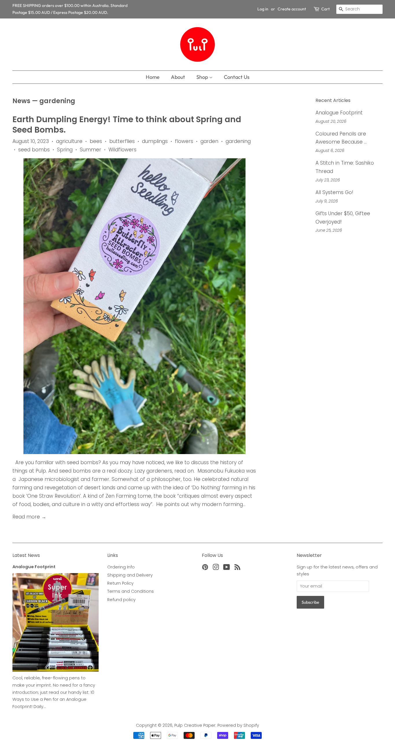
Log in (262, 9)
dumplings (155, 141)
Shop (202, 77)
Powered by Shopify (238, 725)
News (21, 100)
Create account (292, 9)
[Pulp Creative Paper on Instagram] (216, 568)
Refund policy (121, 600)
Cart (325, 9)
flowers (184, 141)
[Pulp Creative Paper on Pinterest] (205, 568)
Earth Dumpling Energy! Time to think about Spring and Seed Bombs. (126, 124)
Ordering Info (121, 567)
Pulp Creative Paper (194, 725)
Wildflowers (122, 149)
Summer (90, 149)
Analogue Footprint (339, 112)
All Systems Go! (334, 192)
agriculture (69, 141)
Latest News (26, 555)
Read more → (29, 516)
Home (153, 77)
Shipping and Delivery (130, 575)
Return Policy (120, 583)
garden (209, 141)
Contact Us (237, 77)
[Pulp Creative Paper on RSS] (237, 568)
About (178, 77)
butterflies (122, 141)
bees (96, 141)
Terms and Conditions (130, 591)
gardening (238, 141)
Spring (65, 149)
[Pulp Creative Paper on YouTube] (226, 568)
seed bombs (34, 149)
